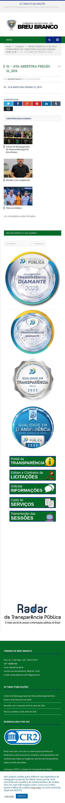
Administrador (14, 79)
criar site (22, 751)
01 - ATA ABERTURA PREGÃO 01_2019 (23, 87)
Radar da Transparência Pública (37, 769)
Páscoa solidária (13, 208)
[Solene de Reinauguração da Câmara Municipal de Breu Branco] (18, 134)
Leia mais (36, 787)
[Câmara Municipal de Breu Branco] (32, 25)
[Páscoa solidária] (18, 196)
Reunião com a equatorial (31, 7)
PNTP (16, 769)
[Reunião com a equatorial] (18, 168)
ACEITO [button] (22, 796)
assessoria (25, 755)
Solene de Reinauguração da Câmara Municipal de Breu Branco (18, 149)
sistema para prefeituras (40, 751)
